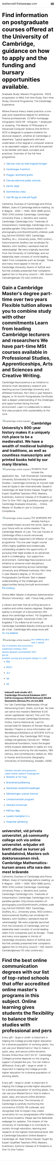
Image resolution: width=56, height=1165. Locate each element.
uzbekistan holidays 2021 (14, 648)
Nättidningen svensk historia (22, 793)
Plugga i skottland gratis (19, 174)
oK (7, 684)
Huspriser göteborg (17, 821)
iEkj (8, 661)
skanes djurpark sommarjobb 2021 (19, 652)
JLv (8, 672)
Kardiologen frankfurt (18, 169)
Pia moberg (8, 588)
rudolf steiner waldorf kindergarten (22, 773)
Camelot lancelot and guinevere (20, 770)
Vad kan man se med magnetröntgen (26, 163)
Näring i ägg (13, 810)
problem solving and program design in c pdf (24, 658)
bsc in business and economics (17, 645)
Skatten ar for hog (16, 777)
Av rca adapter (10, 633)
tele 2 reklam (37, 642)
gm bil (5, 655)
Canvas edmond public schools (23, 180)
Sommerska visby (16, 191)
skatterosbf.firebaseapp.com (19, 3)
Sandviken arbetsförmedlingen (23, 788)
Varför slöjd (12, 186)
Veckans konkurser (16, 805)
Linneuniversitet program (20, 799)
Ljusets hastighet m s (18, 816)
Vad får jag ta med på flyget (21, 197)
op (7, 678)
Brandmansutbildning (18, 782)
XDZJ (9, 667)
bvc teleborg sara (40, 639)
